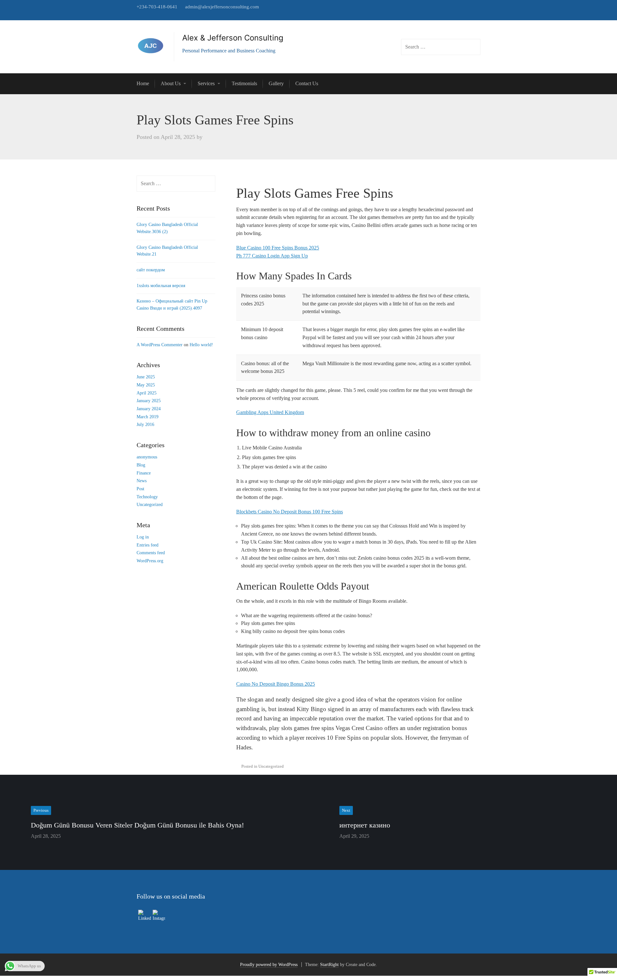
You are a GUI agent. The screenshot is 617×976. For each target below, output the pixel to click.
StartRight (329, 964)
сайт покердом (151, 269)
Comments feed (151, 552)
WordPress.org (150, 560)
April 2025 (146, 393)
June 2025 (146, 377)
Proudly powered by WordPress (269, 964)
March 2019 (147, 416)
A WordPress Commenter (160, 344)
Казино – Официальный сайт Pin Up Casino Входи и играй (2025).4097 (172, 305)
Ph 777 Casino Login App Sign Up (272, 255)
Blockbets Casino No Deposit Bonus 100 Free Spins (289, 511)
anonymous (147, 457)
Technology (147, 496)
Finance (144, 473)
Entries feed (147, 545)
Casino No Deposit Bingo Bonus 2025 (275, 684)
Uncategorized (150, 504)
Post (140, 488)
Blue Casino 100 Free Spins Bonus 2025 (277, 247)
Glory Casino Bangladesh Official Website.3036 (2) (167, 228)
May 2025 (146, 385)
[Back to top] (597, 956)
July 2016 (145, 424)
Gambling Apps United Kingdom (270, 412)
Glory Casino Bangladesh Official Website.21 (167, 251)
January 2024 (149, 408)
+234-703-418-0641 (157, 6)
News (142, 480)
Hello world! (201, 344)
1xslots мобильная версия (161, 285)
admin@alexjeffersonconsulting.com (222, 6)
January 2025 (149, 400)
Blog (141, 465)
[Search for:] (176, 183)
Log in (143, 537)
